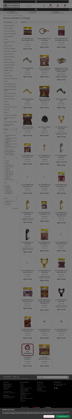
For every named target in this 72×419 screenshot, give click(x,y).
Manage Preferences (49, 416)
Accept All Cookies (62, 416)
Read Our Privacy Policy (58, 413)
